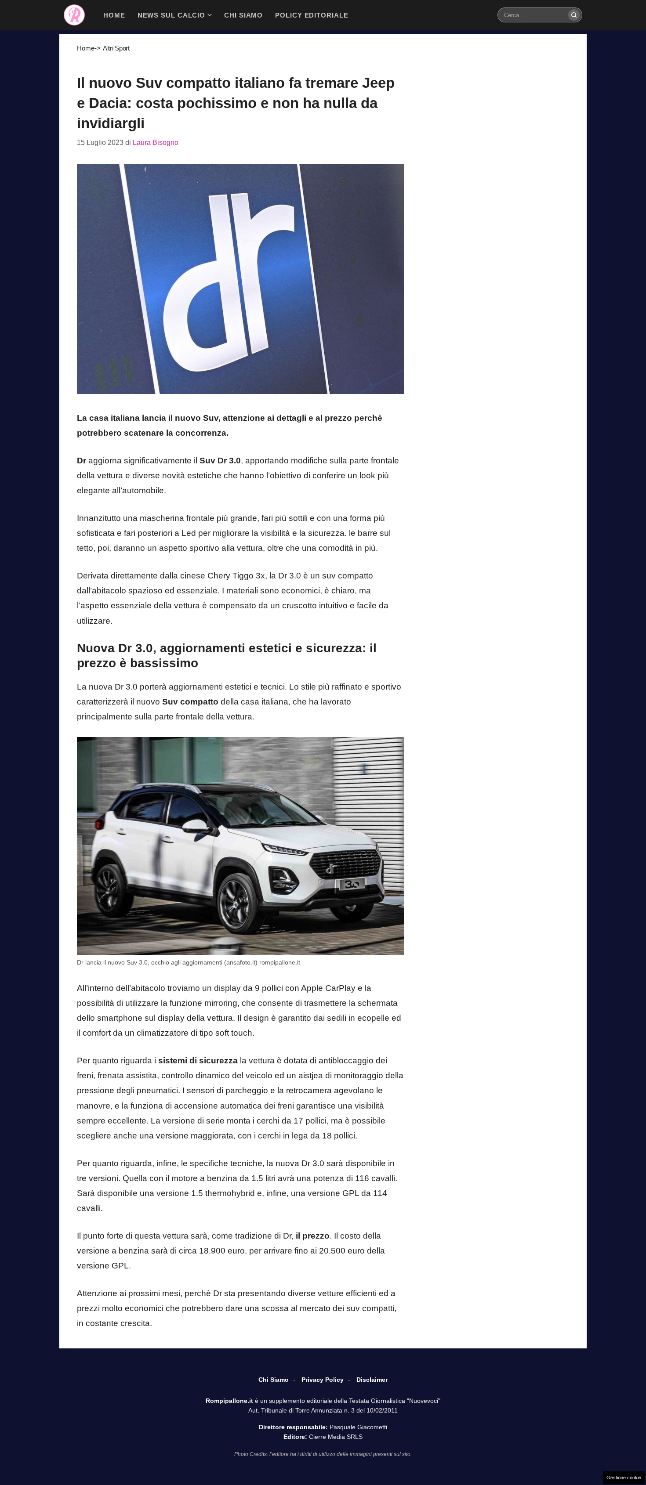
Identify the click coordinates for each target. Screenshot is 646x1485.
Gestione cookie (623, 1477)
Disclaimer (372, 1379)
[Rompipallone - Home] (74, 14)
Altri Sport (116, 48)
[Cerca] (574, 15)
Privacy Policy (322, 1379)
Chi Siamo (273, 1379)
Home (85, 48)
